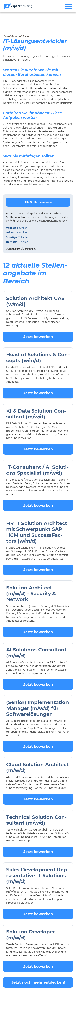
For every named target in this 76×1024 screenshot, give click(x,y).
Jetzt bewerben (38, 337)
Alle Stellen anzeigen (38, 202)
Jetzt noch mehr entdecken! (38, 982)
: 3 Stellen (16, 232)
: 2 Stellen (17, 237)
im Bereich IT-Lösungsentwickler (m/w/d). (37, 217)
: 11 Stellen (16, 227)
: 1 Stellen (17, 241)
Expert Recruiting (21, 213)
